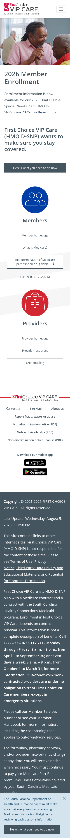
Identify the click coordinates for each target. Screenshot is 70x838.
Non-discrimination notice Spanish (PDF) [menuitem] (35, 440)
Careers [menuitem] (11, 408)
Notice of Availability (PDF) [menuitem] (35, 432)
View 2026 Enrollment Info (34, 112)
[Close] (64, 798)
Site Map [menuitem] (36, 409)
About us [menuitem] (57, 409)
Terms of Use (21, 561)
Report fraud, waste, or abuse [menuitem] (35, 416)
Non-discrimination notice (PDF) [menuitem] (35, 424)
